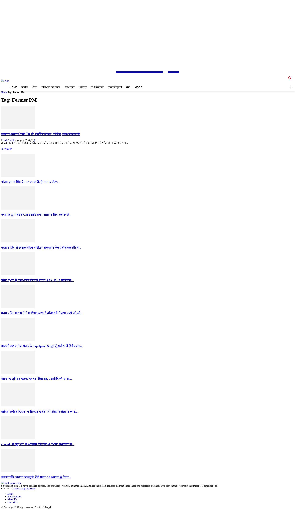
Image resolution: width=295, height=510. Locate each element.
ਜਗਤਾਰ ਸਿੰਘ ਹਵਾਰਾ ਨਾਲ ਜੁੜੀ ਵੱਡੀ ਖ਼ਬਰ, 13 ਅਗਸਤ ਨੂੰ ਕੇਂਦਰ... (36, 477)
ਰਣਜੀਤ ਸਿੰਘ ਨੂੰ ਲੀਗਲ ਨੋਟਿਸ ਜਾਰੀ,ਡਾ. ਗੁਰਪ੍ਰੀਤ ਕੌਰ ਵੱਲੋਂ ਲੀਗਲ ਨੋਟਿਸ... (41, 247)
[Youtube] (283, 75)
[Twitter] (279, 75)
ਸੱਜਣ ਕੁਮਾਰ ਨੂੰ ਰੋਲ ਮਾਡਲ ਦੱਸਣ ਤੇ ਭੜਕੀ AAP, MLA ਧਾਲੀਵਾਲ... (37, 280)
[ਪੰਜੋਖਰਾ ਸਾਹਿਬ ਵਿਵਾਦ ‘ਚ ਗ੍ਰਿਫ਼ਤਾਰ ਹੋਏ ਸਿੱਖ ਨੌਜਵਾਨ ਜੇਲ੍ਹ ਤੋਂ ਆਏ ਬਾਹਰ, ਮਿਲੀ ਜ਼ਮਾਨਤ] (18, 405)
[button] (290, 87)
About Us (12, 499)
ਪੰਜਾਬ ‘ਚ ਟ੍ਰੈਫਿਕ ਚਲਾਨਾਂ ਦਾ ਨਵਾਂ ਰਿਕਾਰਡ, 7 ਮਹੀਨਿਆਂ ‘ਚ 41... (36, 378)
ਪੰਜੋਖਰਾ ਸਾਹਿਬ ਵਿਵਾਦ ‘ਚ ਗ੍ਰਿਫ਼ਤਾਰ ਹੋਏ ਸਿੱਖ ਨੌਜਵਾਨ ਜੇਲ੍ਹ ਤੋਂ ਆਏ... (39, 411)
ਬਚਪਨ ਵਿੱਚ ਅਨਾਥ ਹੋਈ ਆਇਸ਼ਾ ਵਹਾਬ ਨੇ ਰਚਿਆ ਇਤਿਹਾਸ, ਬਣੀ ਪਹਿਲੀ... (42, 313)
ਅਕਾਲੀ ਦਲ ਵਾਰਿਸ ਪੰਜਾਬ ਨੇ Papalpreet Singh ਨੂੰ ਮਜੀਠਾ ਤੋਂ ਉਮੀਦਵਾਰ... (42, 346)
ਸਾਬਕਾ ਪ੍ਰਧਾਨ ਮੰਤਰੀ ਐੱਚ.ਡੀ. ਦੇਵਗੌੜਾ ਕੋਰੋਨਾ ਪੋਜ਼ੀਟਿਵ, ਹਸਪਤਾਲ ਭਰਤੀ (40, 134)
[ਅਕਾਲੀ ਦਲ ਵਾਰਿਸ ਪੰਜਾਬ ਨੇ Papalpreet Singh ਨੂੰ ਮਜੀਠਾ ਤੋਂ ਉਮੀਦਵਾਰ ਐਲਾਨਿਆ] (18, 340)
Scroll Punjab (7, 140)
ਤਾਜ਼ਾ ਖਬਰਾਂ (6, 149)
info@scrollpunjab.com (24, 488)
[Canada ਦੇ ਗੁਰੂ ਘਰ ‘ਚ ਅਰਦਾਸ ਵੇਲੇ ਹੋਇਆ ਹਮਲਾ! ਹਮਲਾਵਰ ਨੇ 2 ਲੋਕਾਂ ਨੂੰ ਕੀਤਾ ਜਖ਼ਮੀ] (18, 438)
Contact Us (12, 502)
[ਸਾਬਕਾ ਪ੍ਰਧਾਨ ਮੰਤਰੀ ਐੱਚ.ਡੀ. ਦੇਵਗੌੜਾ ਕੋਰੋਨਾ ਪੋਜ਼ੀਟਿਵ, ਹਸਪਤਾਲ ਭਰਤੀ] (18, 128)
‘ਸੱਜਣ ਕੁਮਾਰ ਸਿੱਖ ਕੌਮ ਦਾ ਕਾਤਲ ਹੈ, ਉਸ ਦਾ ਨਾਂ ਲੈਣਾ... (30, 182)
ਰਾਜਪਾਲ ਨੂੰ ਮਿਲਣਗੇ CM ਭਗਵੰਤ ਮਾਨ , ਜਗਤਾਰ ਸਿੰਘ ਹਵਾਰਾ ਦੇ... (36, 214)
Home (4, 92)
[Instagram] (275, 75)
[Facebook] (271, 75)
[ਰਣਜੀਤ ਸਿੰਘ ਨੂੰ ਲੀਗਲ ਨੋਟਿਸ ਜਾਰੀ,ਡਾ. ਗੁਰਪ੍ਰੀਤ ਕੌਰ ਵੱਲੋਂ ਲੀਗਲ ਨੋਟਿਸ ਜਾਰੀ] (18, 241)
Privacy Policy (14, 496)
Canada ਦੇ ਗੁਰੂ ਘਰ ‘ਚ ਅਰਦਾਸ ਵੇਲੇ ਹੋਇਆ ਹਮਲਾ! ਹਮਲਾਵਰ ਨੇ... (37, 444)
